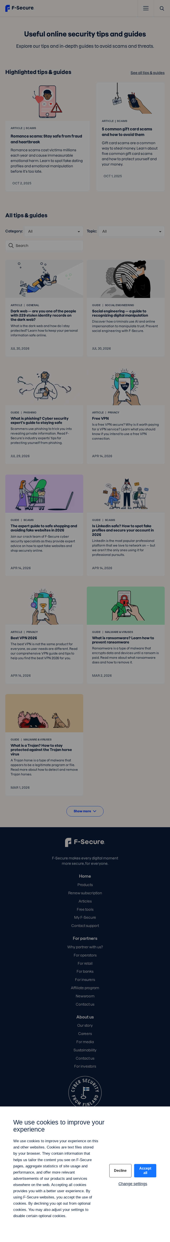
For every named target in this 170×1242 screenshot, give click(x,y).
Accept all (145, 1170)
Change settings (132, 1184)
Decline (120, 1170)
